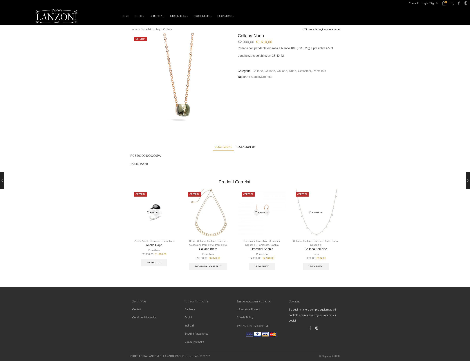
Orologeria (202, 16)
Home (125, 16)
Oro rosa (266, 76)
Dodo (138, 16)
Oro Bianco (252, 76)
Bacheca (190, 309)
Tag (158, 29)
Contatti (136, 309)
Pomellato (146, 29)
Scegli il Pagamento (196, 333)
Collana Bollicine (316, 249)
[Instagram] (465, 3)
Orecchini (261, 241)
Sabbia (275, 244)
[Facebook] (458, 3)
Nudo (292, 70)
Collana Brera (208, 249)
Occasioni (224, 16)
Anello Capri (154, 245)
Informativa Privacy (248, 309)
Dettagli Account (194, 341)
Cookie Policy (245, 317)
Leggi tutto (154, 262)
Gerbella (156, 16)
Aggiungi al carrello (208, 266)
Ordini (188, 317)
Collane (167, 29)
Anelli (137, 241)
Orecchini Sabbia (262, 249)
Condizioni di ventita (144, 317)
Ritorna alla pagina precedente (322, 29)
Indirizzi (189, 325)
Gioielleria (178, 16)
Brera (192, 241)
